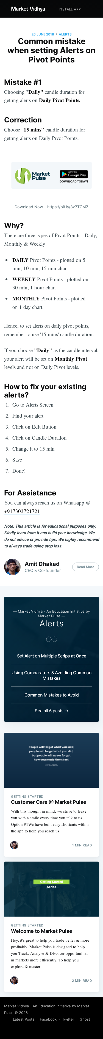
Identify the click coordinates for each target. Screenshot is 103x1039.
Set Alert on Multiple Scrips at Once (51, 656)
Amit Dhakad (42, 564)
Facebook (48, 1019)
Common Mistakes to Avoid (51, 695)
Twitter (68, 1019)
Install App (70, 9)
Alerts (65, 34)
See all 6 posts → (51, 710)
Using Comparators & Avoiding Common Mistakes (52, 675)
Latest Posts (23, 1019)
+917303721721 (22, 511)
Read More (85, 567)
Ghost (85, 1019)
